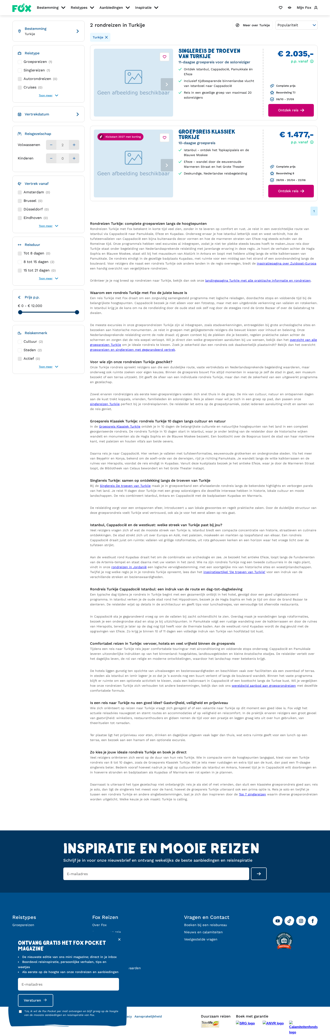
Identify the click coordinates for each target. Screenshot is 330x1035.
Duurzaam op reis (106, 932)
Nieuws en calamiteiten (203, 932)
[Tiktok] (289, 921)
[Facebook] (313, 921)
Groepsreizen (23, 925)
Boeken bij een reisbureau (205, 925)
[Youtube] (278, 921)
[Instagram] (301, 921)
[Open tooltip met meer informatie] (273, 86)
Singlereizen (22, 932)
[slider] (20, 312)
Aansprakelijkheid (148, 1016)
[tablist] (133, 83)
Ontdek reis (288, 110)
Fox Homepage (21, 7)
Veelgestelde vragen (200, 939)
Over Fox (99, 925)
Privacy (126, 1016)
